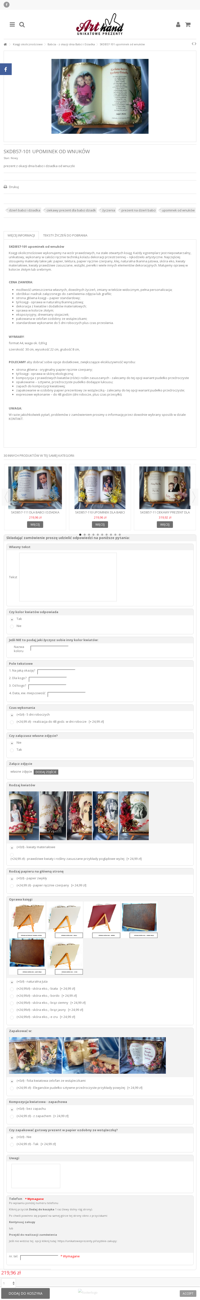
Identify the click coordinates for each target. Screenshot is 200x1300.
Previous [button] (6, 497)
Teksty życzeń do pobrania (65, 235)
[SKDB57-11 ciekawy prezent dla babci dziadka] (164, 487)
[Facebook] (7, 5)
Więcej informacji (21, 235)
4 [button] (93, 535)
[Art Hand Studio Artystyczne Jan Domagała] (100, 24)
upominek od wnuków (178, 210)
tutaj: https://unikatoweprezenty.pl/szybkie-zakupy (83, 1241)
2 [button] (85, 535)
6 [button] (102, 535)
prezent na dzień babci (138, 210)
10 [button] (120, 535)
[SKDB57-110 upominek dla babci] (100, 487)
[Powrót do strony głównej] (5, 44)
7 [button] (107, 535)
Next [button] (194, 497)
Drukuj (13, 187)
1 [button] (80, 535)
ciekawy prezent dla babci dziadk (71, 210)
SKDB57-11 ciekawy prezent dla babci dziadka (165, 514)
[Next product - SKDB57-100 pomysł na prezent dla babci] (195, 44)
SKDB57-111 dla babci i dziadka (35, 512)
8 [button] (111, 535)
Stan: (7, 158)
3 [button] (89, 535)
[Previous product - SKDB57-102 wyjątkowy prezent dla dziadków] (192, 44)
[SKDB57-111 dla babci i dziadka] (35, 487)
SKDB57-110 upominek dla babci (100, 512)
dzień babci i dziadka (24, 210)
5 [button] (98, 535)
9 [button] (115, 535)
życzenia (108, 210)
